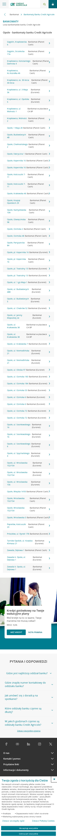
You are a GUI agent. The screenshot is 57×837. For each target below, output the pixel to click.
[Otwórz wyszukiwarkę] (44, 4)
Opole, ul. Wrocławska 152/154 (24, 464)
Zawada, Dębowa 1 (27, 550)
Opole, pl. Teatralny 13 (27, 268)
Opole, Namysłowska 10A (26, 211)
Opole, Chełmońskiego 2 (26, 145)
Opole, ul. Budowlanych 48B (24, 290)
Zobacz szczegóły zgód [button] (13, 821)
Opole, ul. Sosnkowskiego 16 (24, 426)
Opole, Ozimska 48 (27, 236)
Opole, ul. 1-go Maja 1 (26, 282)
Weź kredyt (16, 632)
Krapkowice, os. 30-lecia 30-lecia (27, 81)
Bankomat (15, 14)
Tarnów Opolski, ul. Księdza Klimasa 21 (25, 542)
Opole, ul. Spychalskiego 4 (23, 454)
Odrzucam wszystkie (28, 834)
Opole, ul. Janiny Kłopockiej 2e (24, 316)
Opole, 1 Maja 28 (26, 128)
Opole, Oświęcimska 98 (25, 220)
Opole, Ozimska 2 (26, 229)
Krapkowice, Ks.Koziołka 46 (26, 72)
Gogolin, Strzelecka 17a (25, 52)
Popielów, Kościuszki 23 (25, 525)
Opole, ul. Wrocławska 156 (24, 483)
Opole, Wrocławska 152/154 (26, 499)
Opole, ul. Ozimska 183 (27, 376)
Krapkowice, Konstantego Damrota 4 (28, 62)
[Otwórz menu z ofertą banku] (4, 4)
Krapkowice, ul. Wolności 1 (27, 110)
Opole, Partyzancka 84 (25, 244)
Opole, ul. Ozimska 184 (27, 383)
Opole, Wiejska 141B (27, 491)
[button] (54, 779)
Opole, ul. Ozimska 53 (26, 390)
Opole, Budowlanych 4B (26, 136)
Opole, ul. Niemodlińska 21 (24, 352)
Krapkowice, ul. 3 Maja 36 (23, 91)
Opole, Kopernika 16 (27, 160)
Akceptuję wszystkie (28, 828)
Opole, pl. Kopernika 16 (27, 252)
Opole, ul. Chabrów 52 (26, 308)
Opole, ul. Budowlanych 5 (23, 300)
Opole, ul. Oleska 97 (25, 370)
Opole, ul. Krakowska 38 (27, 326)
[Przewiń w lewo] (4, 14)
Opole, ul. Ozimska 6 (26, 397)
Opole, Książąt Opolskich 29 (26, 201)
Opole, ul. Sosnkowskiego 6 (24, 445)
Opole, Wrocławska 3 (28, 517)
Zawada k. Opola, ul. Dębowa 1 (24, 558)
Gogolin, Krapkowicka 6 (25, 43)
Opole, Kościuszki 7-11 (25, 175)
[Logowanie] (53, 4)
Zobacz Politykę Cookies (43, 821)
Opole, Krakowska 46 (28, 193)
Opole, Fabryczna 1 (27, 153)
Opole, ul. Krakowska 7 (27, 344)
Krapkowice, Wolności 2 (25, 119)
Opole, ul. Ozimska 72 (26, 411)
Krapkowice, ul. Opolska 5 (23, 100)
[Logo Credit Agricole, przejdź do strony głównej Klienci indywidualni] (18, 5)
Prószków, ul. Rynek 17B (27, 533)
